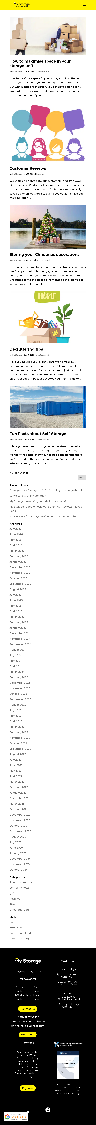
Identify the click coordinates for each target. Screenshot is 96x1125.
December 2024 (20, 633)
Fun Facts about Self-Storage (38, 433)
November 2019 (20, 864)
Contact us (28, 1008)
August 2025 (18, 589)
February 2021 (19, 809)
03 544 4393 (28, 979)
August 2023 (18, 704)
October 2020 (18, 825)
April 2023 (16, 721)
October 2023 (18, 693)
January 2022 (18, 792)
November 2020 (20, 820)
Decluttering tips (26, 349)
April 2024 (16, 666)
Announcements (21, 882)
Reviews (40, 174)
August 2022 (18, 754)
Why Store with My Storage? (28, 495)
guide (13, 893)
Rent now (27, 1034)
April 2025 (16, 611)
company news (20, 887)
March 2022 (17, 781)
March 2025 (17, 616)
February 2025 (19, 622)
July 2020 (16, 842)
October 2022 (18, 743)
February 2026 (19, 556)
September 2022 (20, 748)
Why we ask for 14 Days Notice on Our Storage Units (43, 516)
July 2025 (16, 594)
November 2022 (20, 737)
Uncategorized (43, 71)
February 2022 (19, 787)
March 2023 (17, 726)
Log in (14, 922)
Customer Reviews (28, 168)
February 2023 (19, 732)
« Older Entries (19, 472)
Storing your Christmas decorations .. (46, 254)
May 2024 (16, 660)
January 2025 (18, 627)
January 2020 (18, 853)
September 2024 (20, 644)
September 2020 (20, 831)
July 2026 (16, 528)
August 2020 (18, 836)
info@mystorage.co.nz (27, 971)
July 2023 (16, 710)
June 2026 (16, 534)
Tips (12, 904)
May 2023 (16, 715)
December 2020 (20, 814)
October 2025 (18, 578)
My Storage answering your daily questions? (38, 501)
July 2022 (16, 759)
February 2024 (19, 677)
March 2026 (17, 550)
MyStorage (17, 71)
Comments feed (20, 933)
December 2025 (20, 567)
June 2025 (16, 600)
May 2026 (16, 539)
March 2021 (17, 803)
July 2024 (16, 655)
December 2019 (20, 858)
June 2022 (16, 765)
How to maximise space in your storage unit (40, 63)
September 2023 (20, 699)
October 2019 (18, 869)
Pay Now (27, 1088)
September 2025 (20, 583)
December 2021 (20, 798)
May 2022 (16, 770)
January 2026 (18, 561)
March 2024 (17, 671)
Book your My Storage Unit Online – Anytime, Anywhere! (46, 490)
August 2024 (18, 649)
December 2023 (20, 682)
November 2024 (20, 638)
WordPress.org (19, 938)
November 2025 (20, 572)
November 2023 (20, 688)
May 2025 (16, 605)
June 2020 (16, 847)
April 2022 (16, 776)
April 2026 (16, 545)
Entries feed (17, 927)
